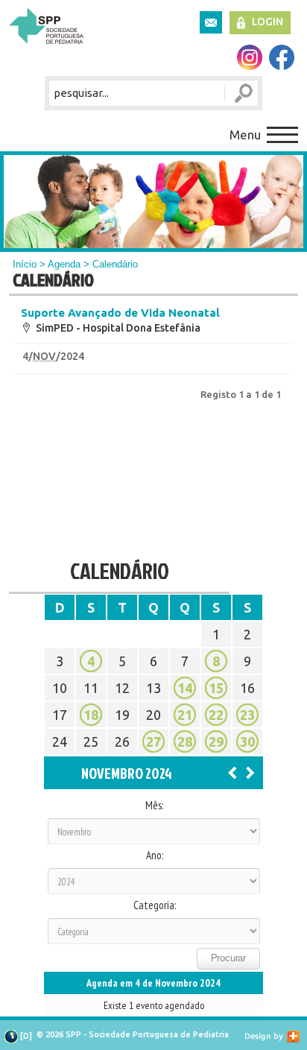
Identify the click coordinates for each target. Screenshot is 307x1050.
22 (216, 714)
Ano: (154, 855)
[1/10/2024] (232, 772)
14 (184, 687)
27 (153, 741)
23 (247, 714)
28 (184, 741)
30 (247, 741)
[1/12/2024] (250, 772)
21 (184, 714)
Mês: (154, 805)
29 (216, 741)
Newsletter (211, 22)
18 (90, 714)
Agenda (64, 264)
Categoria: (154, 905)
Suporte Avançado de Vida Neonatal (120, 313)
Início (25, 264)
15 (216, 687)
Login (267, 22)
